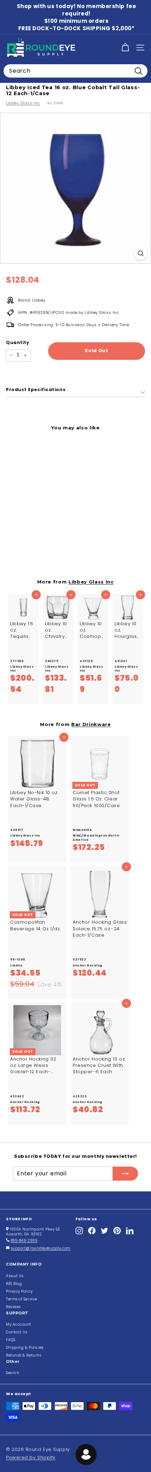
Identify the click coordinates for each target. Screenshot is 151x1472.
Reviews (13, 1306)
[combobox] (75, 71)
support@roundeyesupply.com (41, 1248)
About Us (14, 1276)
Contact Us (16, 1332)
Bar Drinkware (91, 724)
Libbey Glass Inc (23, 103)
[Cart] (125, 47)
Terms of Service (21, 1299)
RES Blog (14, 1283)
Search (12, 1372)
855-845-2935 (24, 1240)
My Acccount (18, 1324)
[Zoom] (140, 253)
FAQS (10, 1339)
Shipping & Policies (24, 1347)
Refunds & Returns (23, 1355)
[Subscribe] (125, 1174)
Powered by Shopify (30, 1457)
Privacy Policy (19, 1291)
